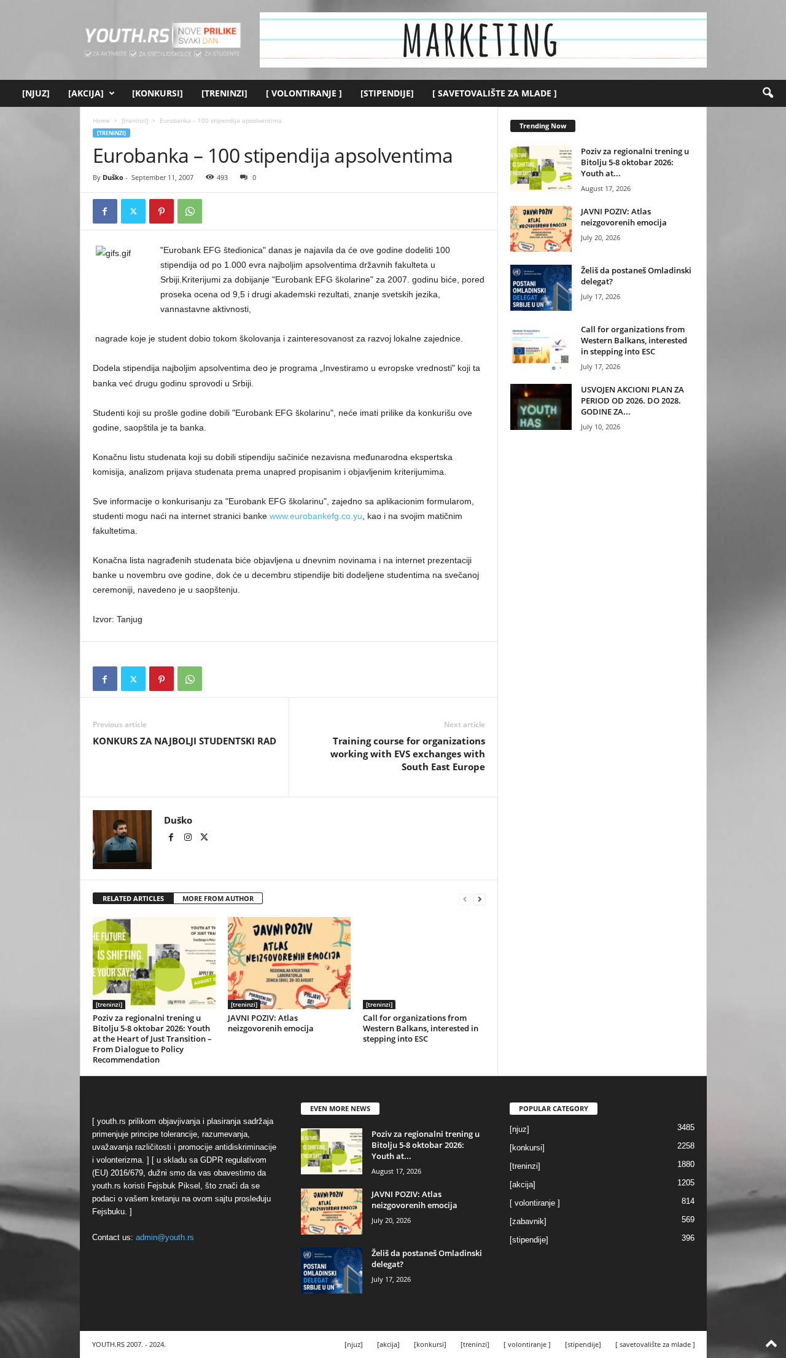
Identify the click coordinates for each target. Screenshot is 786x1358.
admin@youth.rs (165, 1237)
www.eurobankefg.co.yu (316, 516)
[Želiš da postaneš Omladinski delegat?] (541, 288)
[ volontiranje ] (304, 93)
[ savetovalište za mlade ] (494, 93)
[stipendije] (387, 93)
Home (101, 120)
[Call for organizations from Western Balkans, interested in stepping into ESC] (424, 963)
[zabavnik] (528, 1221)
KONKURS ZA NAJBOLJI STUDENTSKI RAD (184, 741)
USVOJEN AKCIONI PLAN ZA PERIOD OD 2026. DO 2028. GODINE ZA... (632, 400)
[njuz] (36, 93)
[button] (767, 93)
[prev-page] (465, 898)
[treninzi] (224, 93)
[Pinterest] (161, 211)
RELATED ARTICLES (133, 898)
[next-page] (479, 898)
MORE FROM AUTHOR (218, 898)
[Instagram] (189, 838)
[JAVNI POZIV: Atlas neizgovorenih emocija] (289, 963)
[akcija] (86, 93)
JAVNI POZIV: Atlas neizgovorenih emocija (271, 1023)
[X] (133, 211)
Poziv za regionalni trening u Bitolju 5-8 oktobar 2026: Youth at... (635, 162)
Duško (113, 177)
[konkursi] (157, 93)
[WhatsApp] (189, 211)
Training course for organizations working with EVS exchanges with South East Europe (407, 754)
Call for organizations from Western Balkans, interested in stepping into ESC (420, 1028)
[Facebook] (105, 211)
